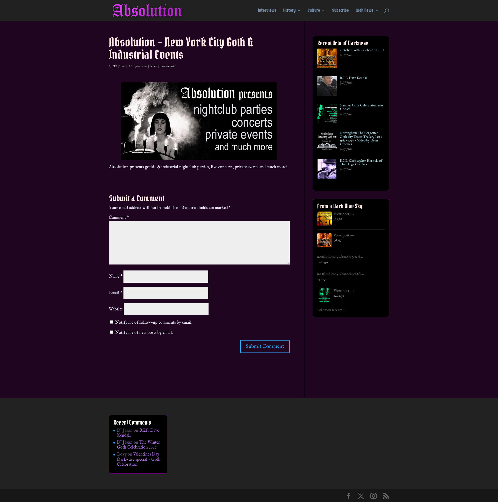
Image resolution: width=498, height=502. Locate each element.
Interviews (267, 11)
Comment (119, 217)
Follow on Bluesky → (331, 310)
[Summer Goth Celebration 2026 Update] (327, 114)
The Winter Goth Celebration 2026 (138, 445)
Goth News (365, 11)
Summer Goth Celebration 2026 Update (361, 107)
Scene (153, 66)
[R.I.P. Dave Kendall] (327, 87)
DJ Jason (119, 66)
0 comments (167, 66)
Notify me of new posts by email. (144, 332)
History (289, 11)
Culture (314, 11)
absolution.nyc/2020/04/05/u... (340, 274)
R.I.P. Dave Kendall (354, 78)
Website (116, 309)
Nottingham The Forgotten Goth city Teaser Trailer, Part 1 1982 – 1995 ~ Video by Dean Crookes (361, 138)
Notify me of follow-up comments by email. (153, 322)
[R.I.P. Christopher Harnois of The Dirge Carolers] (327, 170)
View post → (344, 214)
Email (115, 293)
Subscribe (340, 11)
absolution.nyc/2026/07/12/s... (340, 256)
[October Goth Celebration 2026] (327, 59)
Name (115, 276)
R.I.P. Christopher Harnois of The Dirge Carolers (361, 163)
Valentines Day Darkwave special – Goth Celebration (139, 459)
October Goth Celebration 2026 (362, 50)
